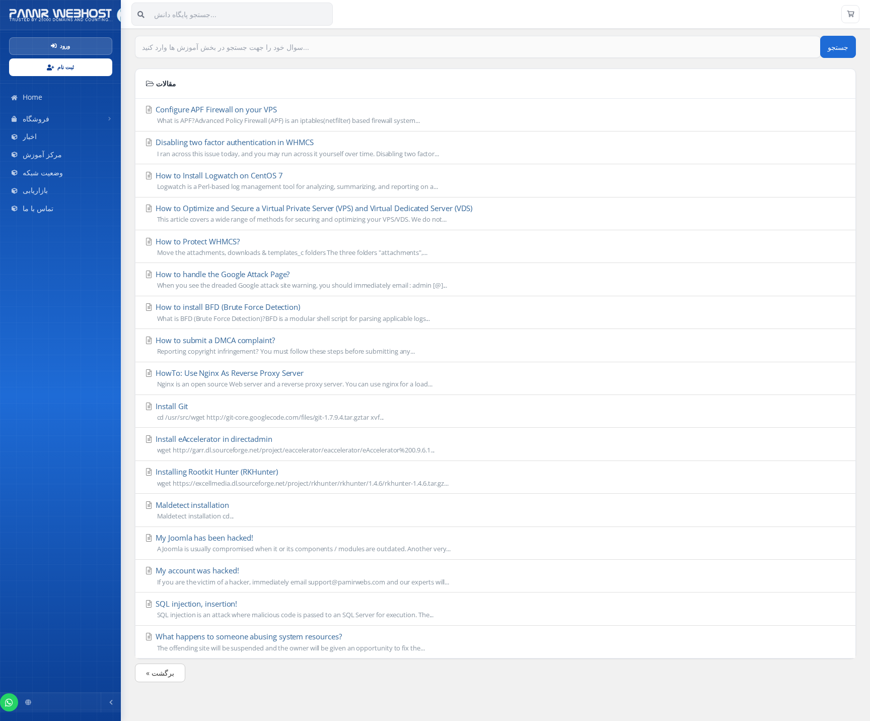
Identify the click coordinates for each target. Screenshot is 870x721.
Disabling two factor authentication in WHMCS (296, 147)
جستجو (838, 47)
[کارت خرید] (850, 14)
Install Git (269, 411)
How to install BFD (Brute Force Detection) (292, 312)
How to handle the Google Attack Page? (300, 279)
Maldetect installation (194, 510)
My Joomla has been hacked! (302, 543)
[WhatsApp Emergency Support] (9, 702)
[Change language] (28, 702)
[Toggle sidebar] (111, 702)
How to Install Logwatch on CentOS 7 (296, 180)
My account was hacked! (301, 575)
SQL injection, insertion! (293, 609)
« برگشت (160, 673)
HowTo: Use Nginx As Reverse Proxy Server (293, 378)
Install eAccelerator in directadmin (294, 444)
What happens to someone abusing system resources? (289, 641)
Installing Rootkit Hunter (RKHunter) (301, 477)
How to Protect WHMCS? (290, 246)
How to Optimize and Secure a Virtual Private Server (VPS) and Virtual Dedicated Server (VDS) (313, 213)
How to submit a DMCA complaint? (284, 345)
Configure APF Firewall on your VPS (286, 114)
